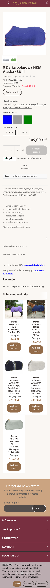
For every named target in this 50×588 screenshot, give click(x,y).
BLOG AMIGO (10, 555)
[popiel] (17, 119)
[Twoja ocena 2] (23, 77)
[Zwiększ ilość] (6, 150)
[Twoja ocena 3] (27, 77)
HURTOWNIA (10, 538)
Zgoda (17, 584)
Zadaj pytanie (12, 92)
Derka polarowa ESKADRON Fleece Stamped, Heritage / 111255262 (14, 444)
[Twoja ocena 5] (34, 77)
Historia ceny (9, 101)
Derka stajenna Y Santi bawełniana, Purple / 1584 (14, 327)
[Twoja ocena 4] (30, 77)
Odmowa (28, 584)
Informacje (9, 520)
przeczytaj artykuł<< (35, 265)
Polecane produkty (15, 294)
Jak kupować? (11, 529)
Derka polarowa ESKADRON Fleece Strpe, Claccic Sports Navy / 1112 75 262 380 (14, 386)
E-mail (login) (11, 503)
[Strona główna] (25, 3)
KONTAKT (8, 547)
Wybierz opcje (14, 347)
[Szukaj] (9, 3)
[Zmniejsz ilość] (17, 150)
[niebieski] (7, 119)
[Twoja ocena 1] (20, 77)
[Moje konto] (47, 3)
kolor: (10, 113)
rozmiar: (10, 127)
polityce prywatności (29, 577)
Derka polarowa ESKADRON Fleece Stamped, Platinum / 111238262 (36, 386)
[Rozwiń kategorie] (3, 3)
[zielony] (27, 119)
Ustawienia (41, 584)
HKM (15, 83)
